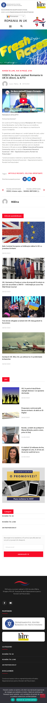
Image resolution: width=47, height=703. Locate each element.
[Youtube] (10, 603)
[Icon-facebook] (4, 603)
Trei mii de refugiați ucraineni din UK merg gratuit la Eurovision (22, 321)
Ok (13, 700)
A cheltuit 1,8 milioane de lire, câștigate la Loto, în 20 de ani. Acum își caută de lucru (32, 449)
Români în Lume (8, 71)
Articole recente (16, 173)
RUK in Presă (21, 71)
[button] (10, 26)
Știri (30, 71)
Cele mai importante (34, 173)
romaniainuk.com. (15, 138)
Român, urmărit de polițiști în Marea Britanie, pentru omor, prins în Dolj (32, 430)
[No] (42, 696)
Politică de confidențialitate (26, 700)
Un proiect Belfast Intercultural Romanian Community (14, 9)
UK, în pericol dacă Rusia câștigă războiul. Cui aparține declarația (32, 390)
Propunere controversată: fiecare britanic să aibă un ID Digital (32, 410)
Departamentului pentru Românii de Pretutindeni (22, 12)
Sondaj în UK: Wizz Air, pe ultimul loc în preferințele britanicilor (22, 357)
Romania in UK (31, 123)
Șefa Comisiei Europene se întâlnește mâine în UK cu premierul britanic (22, 247)
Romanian (14, 16)
